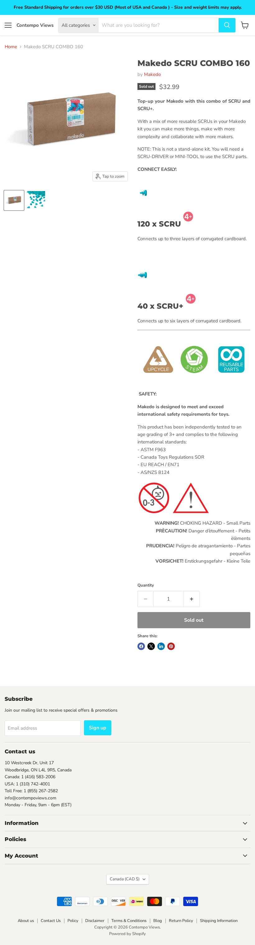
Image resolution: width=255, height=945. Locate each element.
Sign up (97, 727)
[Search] (227, 25)
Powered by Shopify (127, 934)
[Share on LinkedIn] (161, 646)
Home (11, 46)
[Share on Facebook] (141, 646)
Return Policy (181, 921)
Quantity (145, 585)
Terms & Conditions (128, 921)
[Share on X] (151, 646)
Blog (157, 921)
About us (26, 921)
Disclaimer (94, 921)
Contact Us (51, 921)
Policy (72, 921)
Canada (125, 879)
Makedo (152, 74)
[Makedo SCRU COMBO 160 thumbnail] (14, 200)
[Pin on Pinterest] (171, 646)
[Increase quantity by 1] (192, 599)
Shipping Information (219, 921)
